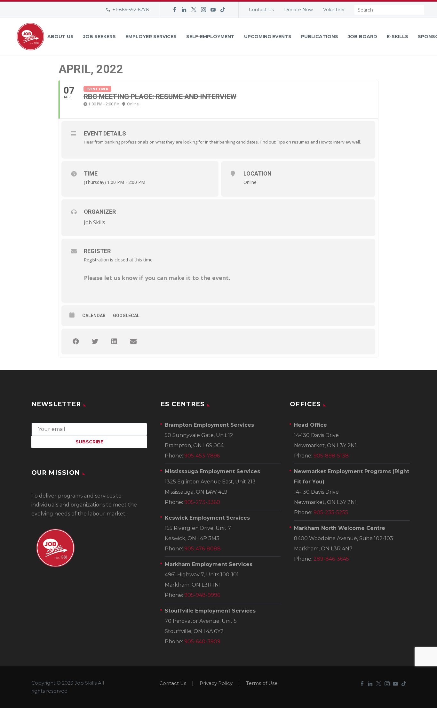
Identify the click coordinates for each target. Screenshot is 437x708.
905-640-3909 (202, 641)
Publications (319, 36)
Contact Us (261, 9)
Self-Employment (210, 36)
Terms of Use (262, 683)
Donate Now (298, 9)
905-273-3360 (202, 502)
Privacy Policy (216, 683)
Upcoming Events (267, 36)
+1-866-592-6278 (130, 9)
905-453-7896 (202, 456)
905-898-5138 (331, 456)
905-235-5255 (331, 512)
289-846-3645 (331, 559)
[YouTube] (213, 9)
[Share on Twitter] (95, 341)
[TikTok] (222, 9)
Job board (362, 36)
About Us (60, 36)
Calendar (94, 315)
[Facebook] (174, 9)
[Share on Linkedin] (114, 341)
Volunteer (334, 9)
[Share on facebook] (76, 341)
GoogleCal (126, 315)
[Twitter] (194, 9)
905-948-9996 (202, 595)
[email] (89, 429)
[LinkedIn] (184, 9)
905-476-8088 (202, 549)
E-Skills (397, 36)
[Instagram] (203, 9)
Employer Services (151, 36)
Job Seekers (99, 36)
